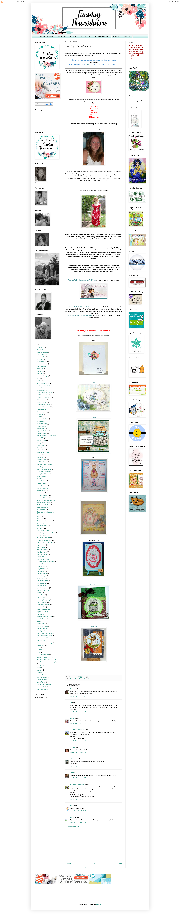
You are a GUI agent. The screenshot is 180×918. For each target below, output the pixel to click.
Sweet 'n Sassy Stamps (44, 616)
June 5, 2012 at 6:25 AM (78, 741)
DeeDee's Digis (42, 424)
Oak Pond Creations (43, 537)
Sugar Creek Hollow (43, 609)
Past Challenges (86, 36)
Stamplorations (41, 602)
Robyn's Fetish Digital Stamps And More (78, 307)
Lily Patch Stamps (42, 498)
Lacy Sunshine (41, 490)
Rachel (72, 718)
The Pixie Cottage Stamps (45, 633)
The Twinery (41, 640)
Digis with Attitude (42, 431)
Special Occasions (43, 590)
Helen (94, 499)
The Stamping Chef (43, 638)
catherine (73, 759)
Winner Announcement (44, 684)
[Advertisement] (93, 845)
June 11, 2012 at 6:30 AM (78, 822)
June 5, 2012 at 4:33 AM (78, 712)
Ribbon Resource (42, 564)
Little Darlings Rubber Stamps (46, 500)
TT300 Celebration (43, 655)
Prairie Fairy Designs (43, 559)
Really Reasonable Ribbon (45, 561)
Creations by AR (42, 409)
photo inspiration (42, 549)
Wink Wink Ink (41, 682)
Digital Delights (41, 433)
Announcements (42, 366)
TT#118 (39, 650)
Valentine (40, 672)
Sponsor (39, 592)
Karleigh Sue (41, 483)
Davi (93, 382)
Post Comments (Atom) (81, 867)
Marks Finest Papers (43, 502)
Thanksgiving (41, 623)
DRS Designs (41, 445)
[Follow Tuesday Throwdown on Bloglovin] (44, 105)
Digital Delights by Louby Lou (46, 435)
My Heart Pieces (42, 525)
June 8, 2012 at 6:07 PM (78, 778)
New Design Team (43, 530)
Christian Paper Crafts (44, 397)
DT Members (41, 450)
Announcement (42, 364)
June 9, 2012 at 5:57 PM (78, 799)
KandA (72, 817)
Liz (71, 702)
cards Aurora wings (43, 383)
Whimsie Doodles (42, 677)
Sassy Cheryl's (41, 576)
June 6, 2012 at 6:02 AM (78, 752)
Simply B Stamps (42, 585)
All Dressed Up (41, 361)
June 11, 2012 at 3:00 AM (78, 811)
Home (35, 36)
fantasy (39, 455)
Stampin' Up (41, 597)
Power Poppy (41, 557)
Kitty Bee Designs (42, 488)
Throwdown (40, 645)
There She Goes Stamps (45, 643)
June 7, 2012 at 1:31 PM (78, 766)
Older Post (118, 863)
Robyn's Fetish (74, 679)
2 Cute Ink (40, 347)
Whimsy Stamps (42, 679)
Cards (39, 381)
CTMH (39, 416)
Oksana (72, 747)
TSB (38, 647)
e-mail (88, 64)
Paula (72, 805)
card (38, 378)
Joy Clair (39, 478)
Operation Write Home (44, 540)
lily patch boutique (42, 495)
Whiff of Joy (40, 675)
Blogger (98, 904)
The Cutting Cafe (42, 626)
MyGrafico (40, 528)
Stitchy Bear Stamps (43, 604)
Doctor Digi (40, 438)
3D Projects (40, 349)
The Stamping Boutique (44, 635)
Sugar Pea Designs (43, 612)
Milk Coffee (40, 518)
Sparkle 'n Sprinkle (43, 588)
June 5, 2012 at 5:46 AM (78, 723)
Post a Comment (73, 826)
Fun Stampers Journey (44, 464)
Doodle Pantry (41, 440)
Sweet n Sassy (41, 619)
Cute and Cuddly (42, 419)
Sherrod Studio (41, 583)
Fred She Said (41, 462)
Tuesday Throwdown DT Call (46, 659)
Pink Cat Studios (42, 554)
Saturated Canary (42, 580)
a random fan (41, 357)
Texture (39, 621)
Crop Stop (40, 414)
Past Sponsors (72, 36)
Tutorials (39, 670)
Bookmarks (40, 371)
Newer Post (69, 863)
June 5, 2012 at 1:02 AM (78, 696)
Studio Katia (40, 607)
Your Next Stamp (42, 689)
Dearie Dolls (41, 421)
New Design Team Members (46, 533)
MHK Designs (41, 509)
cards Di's (40, 388)
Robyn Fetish (41, 566)
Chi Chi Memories (42, 395)
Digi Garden (40, 428)
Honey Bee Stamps (43, 474)
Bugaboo (39, 373)
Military (39, 516)
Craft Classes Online (43, 404)
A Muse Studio (41, 354)
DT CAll (39, 447)
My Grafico (40, 523)
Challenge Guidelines (47, 36)
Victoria (72, 689)
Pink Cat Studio (42, 552)
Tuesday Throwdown (85, 679)
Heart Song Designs (43, 471)
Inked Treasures (42, 476)
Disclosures (127, 36)
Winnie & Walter (42, 687)
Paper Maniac (41, 545)
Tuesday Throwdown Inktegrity (47, 662)
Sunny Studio (41, 614)
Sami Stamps (41, 571)
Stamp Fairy (41, 595)
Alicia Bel (39, 359)
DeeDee (93, 417)
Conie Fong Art (41, 402)
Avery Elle (40, 369)
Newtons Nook (41, 535)
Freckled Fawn (41, 459)
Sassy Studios (41, 578)
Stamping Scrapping (43, 600)
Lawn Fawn (40, 493)
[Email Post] (87, 677)
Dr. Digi (39, 443)
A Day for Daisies (42, 352)
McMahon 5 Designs (43, 505)
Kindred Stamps (42, 486)
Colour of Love (41, 400)
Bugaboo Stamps (42, 376)
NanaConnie (93, 584)
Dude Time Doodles (43, 452)
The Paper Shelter (43, 631)
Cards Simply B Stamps (44, 392)
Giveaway (40, 467)
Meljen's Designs (42, 507)
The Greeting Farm (43, 628)
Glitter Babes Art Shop (44, 469)
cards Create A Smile (43, 385)
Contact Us (61, 36)
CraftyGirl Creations (43, 407)
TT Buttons (116, 36)
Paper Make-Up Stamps (44, 542)
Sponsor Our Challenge (102, 36)
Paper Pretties (41, 547)
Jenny (72, 772)
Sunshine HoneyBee (77, 730)
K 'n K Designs (41, 481)
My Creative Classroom (44, 521)
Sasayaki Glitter (42, 573)
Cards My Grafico (42, 390)
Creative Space (42, 412)
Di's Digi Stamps (42, 426)
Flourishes (40, 457)
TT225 (39, 652)
